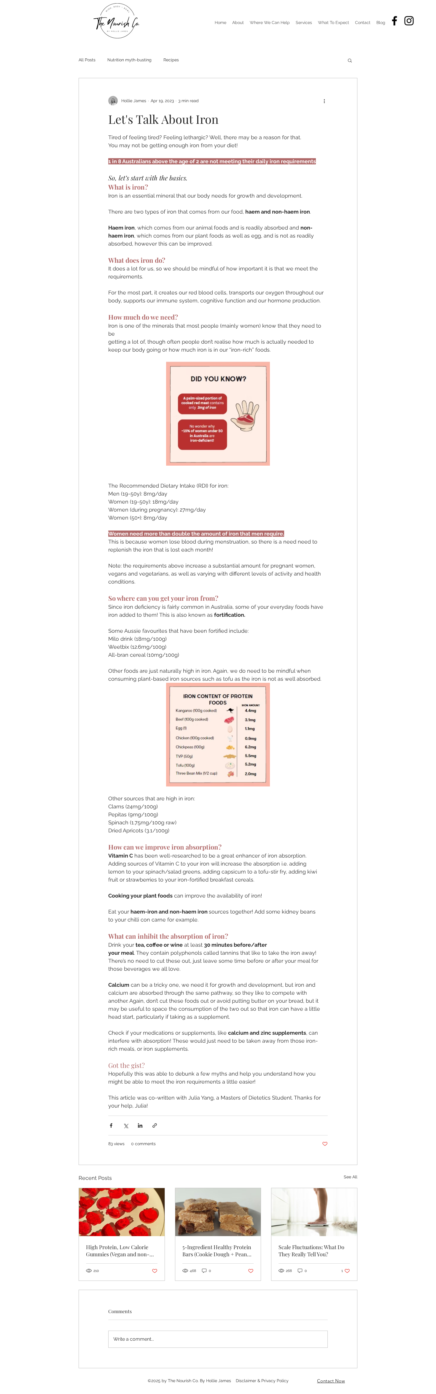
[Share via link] (154, 1125)
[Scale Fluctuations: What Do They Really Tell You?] (314, 1212)
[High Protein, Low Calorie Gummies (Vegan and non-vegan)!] (122, 1212)
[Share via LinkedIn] (140, 1125)
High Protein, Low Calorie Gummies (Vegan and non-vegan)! (117, 1251)
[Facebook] (394, 21)
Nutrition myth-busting (129, 59)
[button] (350, 60)
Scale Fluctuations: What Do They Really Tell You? (311, 1251)
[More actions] (324, 100)
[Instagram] (409, 21)
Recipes (171, 59)
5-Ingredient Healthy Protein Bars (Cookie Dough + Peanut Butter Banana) (217, 1251)
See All (350, 1177)
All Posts (87, 59)
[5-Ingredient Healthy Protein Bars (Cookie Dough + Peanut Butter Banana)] (218, 1212)
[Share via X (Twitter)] (125, 1125)
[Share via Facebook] (111, 1125)
